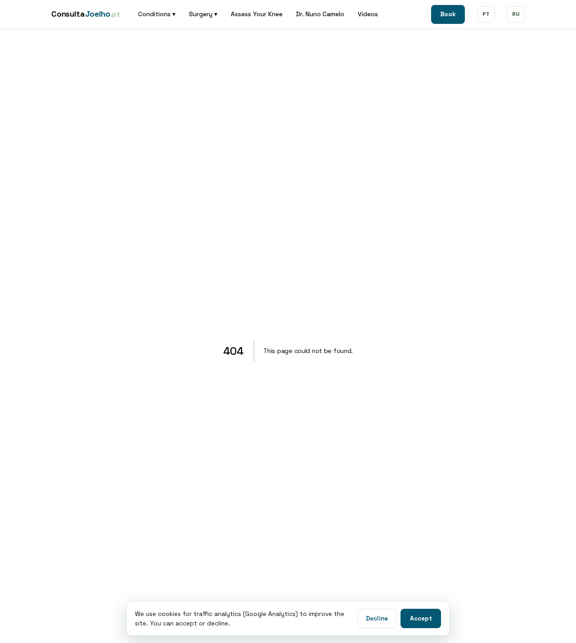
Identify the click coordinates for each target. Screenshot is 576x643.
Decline (377, 618)
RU (516, 14)
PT (486, 14)
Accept (421, 618)
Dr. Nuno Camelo (320, 14)
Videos (368, 14)
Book (448, 14)
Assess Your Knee (257, 14)
